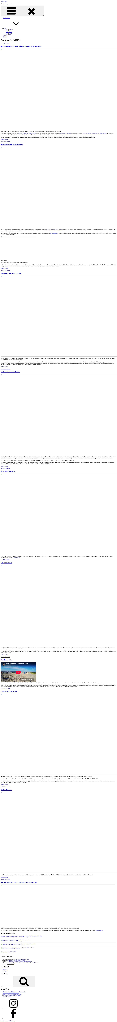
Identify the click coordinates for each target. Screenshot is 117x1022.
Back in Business (6, 790)
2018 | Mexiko (9, 33)
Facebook (5, 969)
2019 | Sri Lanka (9, 29)
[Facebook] (13, 1018)
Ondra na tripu (4, 1)
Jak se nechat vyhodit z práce (11, 273)
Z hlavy (5, 36)
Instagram (5, 970)
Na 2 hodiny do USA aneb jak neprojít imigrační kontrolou (21, 46)
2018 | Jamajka (9, 32)
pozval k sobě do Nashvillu (65, 133)
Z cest (4, 28)
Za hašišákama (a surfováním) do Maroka (27, 947)
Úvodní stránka (6, 18)
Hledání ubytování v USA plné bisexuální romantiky (19, 882)
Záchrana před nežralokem (10, 372)
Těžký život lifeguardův (9, 691)
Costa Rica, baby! (13, 951)
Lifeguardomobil (6, 563)
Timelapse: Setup (7, 660)
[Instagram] (13, 1008)
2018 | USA (8, 34)
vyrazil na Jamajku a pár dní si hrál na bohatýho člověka (95, 133)
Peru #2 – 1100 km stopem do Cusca (21, 959)
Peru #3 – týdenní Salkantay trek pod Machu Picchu (33, 936)
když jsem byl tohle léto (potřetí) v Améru (27, 133)
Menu (43, 15)
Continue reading (4, 139)
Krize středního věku (8, 471)
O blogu (5, 35)
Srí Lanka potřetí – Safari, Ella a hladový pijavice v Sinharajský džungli (23, 962)
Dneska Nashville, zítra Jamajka (12, 144)
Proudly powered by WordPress (7, 1020)
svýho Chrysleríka (54, 233)
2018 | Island (8, 30)
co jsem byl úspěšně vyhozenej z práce (53, 229)
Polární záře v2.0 (10, 964)
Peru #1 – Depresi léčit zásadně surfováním (28, 943)
